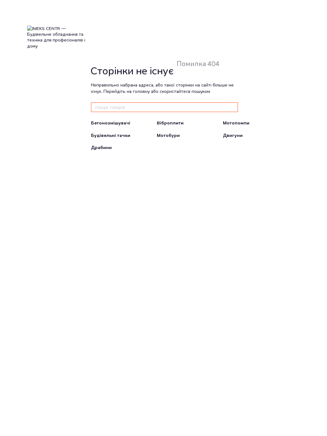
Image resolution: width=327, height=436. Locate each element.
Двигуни (233, 135)
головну (141, 91)
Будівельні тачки (110, 135)
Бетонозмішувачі (110, 123)
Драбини (101, 147)
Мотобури (168, 135)
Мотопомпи (236, 123)
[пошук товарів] (233, 107)
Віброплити (170, 123)
